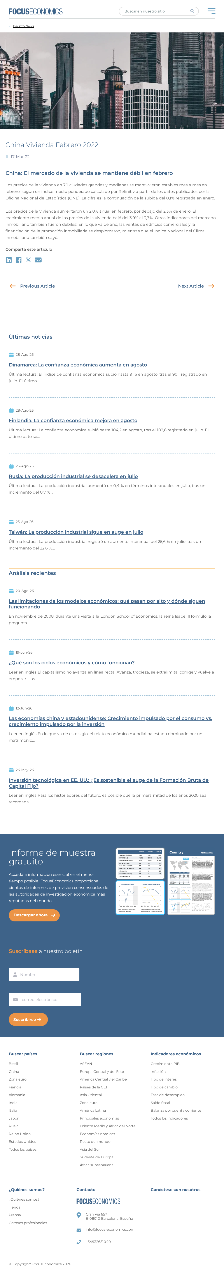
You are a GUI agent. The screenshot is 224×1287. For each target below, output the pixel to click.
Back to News (23, 26)
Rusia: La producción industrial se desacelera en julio (73, 476)
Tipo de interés (164, 1079)
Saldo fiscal (160, 1103)
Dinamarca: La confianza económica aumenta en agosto (78, 365)
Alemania (17, 1095)
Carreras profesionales (28, 1223)
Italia (13, 1110)
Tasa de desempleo (168, 1095)
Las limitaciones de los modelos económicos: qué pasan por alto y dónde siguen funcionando (107, 604)
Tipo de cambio (164, 1087)
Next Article (191, 286)
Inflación (158, 1072)
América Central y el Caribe (103, 1079)
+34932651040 (98, 1242)
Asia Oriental (91, 1095)
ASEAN (86, 1064)
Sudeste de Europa (97, 1157)
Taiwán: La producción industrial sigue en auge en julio (76, 532)
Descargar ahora (31, 915)
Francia (15, 1087)
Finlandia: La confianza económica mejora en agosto (73, 420)
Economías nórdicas (97, 1134)
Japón (14, 1118)
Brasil (13, 1064)
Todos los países (23, 1149)
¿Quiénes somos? (24, 1199)
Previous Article (37, 286)
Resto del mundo (95, 1141)
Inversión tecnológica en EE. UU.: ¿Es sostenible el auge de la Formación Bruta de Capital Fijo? (109, 783)
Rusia (13, 1126)
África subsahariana (97, 1165)
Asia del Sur (90, 1149)
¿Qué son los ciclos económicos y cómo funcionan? (72, 663)
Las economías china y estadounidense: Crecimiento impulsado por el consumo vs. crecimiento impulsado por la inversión (110, 721)
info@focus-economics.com (110, 1229)
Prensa (15, 1215)
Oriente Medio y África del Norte (108, 1126)
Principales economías (99, 1118)
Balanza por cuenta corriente (176, 1110)
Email (14, 988)
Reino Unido (20, 1134)
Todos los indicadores (169, 1118)
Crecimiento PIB (165, 1064)
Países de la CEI (93, 1087)
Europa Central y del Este (102, 1072)
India (13, 1103)
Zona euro (17, 1079)
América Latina (93, 1110)
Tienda (15, 1207)
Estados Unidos (22, 1141)
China (14, 1072)
